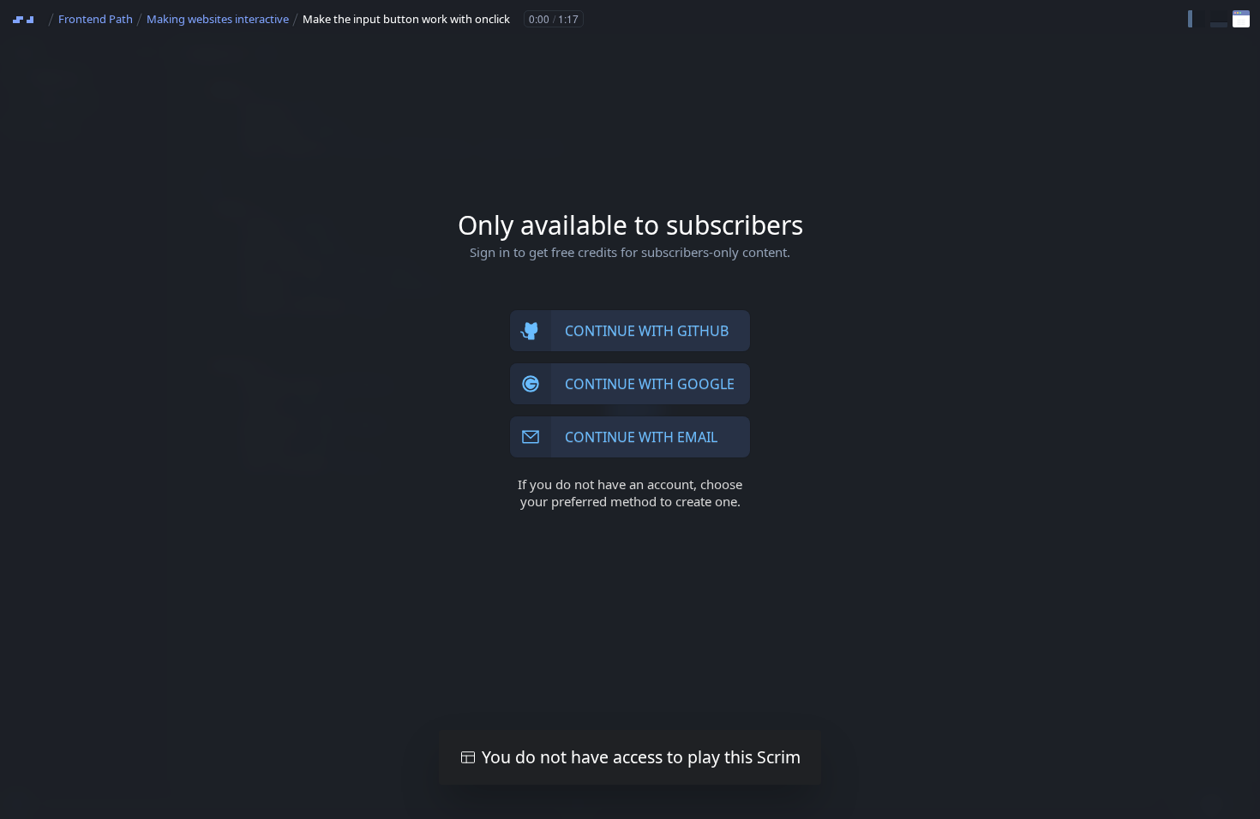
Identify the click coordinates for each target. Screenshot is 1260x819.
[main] (630, 409)
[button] (1196, 19)
